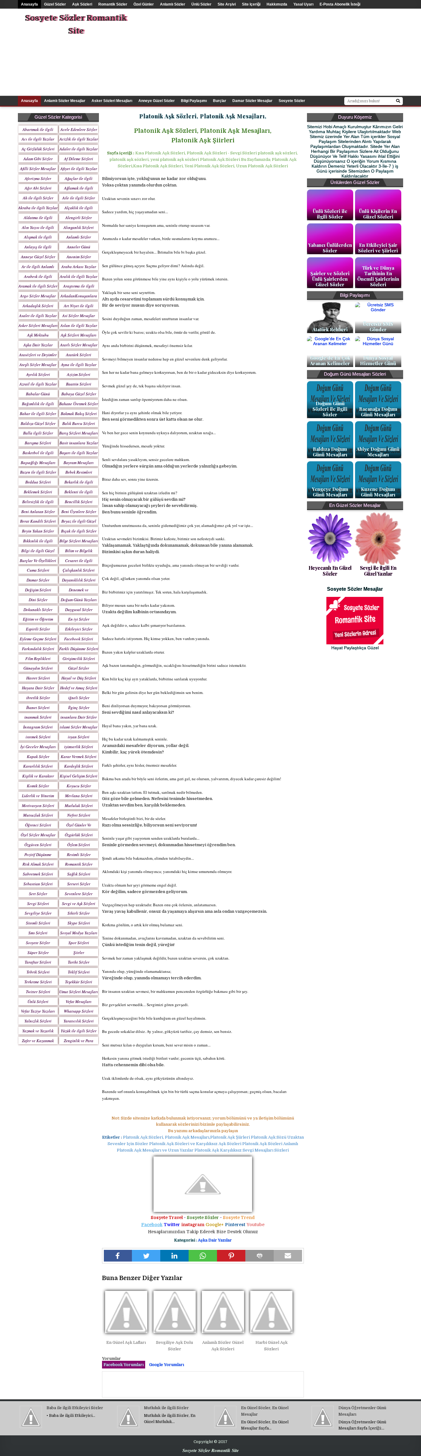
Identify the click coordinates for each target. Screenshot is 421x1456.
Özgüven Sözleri (37, 844)
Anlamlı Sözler (172, 4)
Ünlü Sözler (201, 4)
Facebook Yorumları (124, 1364)
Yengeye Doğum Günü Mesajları (330, 492)
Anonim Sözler (79, 256)
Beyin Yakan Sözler (38, 531)
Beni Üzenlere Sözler (78, 511)
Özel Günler (143, 4)
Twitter (172, 1224)
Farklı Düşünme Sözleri (78, 648)
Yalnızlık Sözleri (37, 1021)
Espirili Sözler (38, 629)
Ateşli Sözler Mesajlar (37, 364)
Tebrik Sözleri (38, 972)
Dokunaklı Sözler (37, 609)
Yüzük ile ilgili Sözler (78, 1031)
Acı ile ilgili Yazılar (38, 139)
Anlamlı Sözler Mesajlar (64, 101)
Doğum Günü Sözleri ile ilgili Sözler (330, 409)
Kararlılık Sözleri (38, 766)
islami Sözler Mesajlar (78, 727)
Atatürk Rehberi (330, 329)
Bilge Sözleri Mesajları (78, 541)
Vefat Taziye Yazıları (38, 1011)
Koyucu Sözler (79, 786)
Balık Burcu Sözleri (78, 423)
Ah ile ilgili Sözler (38, 198)
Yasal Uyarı (303, 4)
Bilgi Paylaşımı (194, 101)
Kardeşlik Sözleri (78, 766)
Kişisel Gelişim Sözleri (78, 776)
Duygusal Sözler (78, 609)
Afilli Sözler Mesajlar (38, 168)
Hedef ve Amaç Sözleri (78, 688)
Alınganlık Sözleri (78, 227)
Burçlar (219, 101)
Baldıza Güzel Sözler (38, 423)
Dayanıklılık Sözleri (79, 580)
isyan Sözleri (78, 737)
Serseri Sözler (78, 884)
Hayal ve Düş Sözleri (78, 678)
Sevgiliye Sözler (38, 913)
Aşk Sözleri (82, 4)
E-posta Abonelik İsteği (340, 4)
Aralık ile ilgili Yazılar (78, 276)
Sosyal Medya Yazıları (78, 933)
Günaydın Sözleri (38, 668)
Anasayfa (29, 4)
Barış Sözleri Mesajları (78, 433)
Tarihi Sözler (78, 962)
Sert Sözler (38, 893)
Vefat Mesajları (79, 1001)
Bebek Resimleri (78, 472)
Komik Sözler (38, 786)
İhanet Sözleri (38, 707)
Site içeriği (251, 4)
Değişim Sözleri (38, 590)
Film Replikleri (38, 658)
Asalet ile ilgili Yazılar (38, 315)
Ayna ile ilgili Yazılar (78, 364)
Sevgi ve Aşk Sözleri (78, 903)
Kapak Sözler (38, 756)
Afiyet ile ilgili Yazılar (78, 168)
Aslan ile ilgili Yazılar (78, 325)
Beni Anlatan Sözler (38, 511)
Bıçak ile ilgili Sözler (78, 531)
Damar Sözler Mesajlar (252, 101)
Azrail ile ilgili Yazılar (38, 384)
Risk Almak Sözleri (38, 864)
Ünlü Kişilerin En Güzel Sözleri (378, 214)
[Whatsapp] (203, 1256)
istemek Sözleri (38, 737)
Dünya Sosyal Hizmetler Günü (378, 360)
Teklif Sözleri (79, 972)
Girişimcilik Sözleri (79, 658)
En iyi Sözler (78, 619)
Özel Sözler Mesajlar (38, 835)
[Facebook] (118, 1256)
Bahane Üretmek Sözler (78, 403)
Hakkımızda (277, 4)
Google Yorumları (166, 1364)
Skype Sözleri (78, 923)
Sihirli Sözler (78, 913)
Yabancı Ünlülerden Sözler (330, 248)
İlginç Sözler (78, 707)
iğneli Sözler (78, 697)
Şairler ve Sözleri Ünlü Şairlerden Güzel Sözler (329, 279)
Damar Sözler (38, 580)
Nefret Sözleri (78, 815)
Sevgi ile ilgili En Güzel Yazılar (378, 571)
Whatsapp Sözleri (78, 1011)
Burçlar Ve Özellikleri (38, 560)
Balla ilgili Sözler (38, 433)
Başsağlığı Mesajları (38, 462)
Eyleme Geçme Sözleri (38, 639)
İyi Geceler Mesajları (38, 746)
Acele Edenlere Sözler (78, 129)
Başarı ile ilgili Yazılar (78, 452)
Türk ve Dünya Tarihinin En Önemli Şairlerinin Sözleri (378, 276)
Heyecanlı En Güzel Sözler (330, 571)
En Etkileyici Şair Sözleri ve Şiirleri (378, 248)
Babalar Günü (38, 394)
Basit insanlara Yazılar (78, 443)
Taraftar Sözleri (38, 962)
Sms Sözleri (37, 933)
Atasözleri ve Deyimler (38, 354)
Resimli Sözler (79, 854)
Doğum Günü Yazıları (79, 599)
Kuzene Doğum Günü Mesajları (378, 492)
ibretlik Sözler (38, 697)
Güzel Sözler (55, 4)
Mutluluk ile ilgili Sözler (166, 1408)
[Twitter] (146, 1256)
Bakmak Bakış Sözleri (79, 413)
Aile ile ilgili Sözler (78, 198)
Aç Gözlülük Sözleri (38, 149)
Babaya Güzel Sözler (78, 394)
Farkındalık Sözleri (38, 648)
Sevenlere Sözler (78, 893)
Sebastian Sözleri (38, 884)
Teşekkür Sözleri (78, 982)
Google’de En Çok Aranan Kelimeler (330, 360)
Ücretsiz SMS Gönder (378, 326)
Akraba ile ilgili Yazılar (38, 207)
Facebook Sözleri (78, 639)
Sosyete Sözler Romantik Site (76, 24)
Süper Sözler (38, 952)
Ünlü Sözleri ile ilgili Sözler (330, 214)
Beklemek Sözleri (38, 492)
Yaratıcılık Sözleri (78, 1021)
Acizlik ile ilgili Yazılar (78, 139)
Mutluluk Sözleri (79, 805)
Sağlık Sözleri (78, 874)
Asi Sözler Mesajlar (78, 315)
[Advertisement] (296, 52)
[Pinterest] (231, 1256)
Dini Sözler (38, 599)
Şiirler (78, 952)
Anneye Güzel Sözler (156, 101)
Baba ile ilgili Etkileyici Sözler (75, 1408)
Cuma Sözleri (38, 570)
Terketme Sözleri (38, 982)
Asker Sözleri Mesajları (112, 101)
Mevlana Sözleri (78, 795)
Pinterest (235, 1224)
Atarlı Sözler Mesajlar (78, 345)
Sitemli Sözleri (38, 923)
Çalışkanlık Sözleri (79, 570)
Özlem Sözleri (78, 844)
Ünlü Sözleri (37, 1001)
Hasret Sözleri (38, 678)
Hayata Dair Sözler (38, 688)
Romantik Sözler (112, 4)
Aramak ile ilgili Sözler (37, 286)
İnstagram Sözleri (38, 727)
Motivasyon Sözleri (38, 805)
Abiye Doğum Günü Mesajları (378, 452)
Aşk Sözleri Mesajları (78, 335)
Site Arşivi (227, 4)
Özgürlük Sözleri (79, 835)
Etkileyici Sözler (78, 629)
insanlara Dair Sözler (78, 717)
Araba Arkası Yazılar (78, 266)
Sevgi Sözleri (38, 903)
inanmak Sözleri (37, 717)
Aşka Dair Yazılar (38, 345)
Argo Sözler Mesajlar (38, 296)
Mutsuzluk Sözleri (38, 815)
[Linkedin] (174, 1256)
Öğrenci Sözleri (38, 825)
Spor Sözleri (78, 942)
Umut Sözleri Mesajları (78, 991)
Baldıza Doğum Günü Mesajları (330, 452)
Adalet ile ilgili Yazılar (78, 149)
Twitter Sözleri (38, 991)
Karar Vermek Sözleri (78, 756)
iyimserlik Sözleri (78, 746)
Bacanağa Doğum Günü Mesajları (378, 412)
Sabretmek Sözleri (38, 874)
